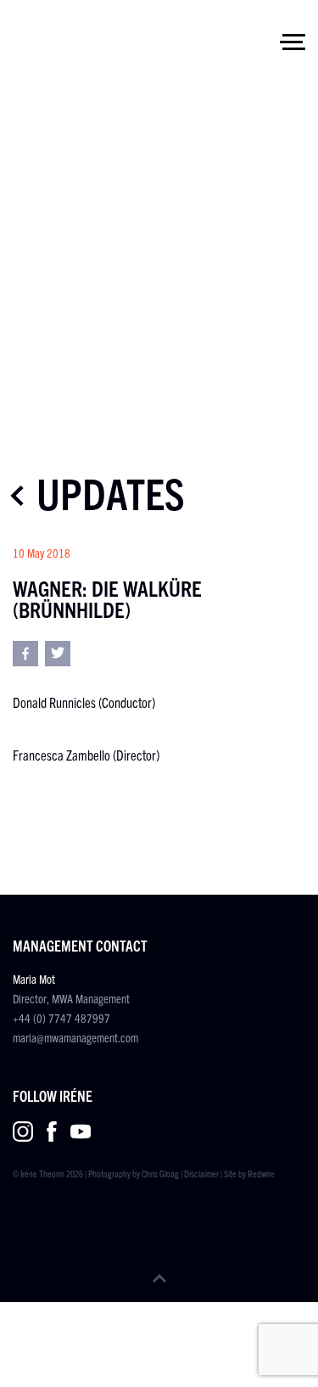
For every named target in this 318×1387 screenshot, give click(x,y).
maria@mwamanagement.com (75, 1037)
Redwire (261, 1173)
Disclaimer (201, 1173)
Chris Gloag (160, 1173)
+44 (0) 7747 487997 (61, 1017)
